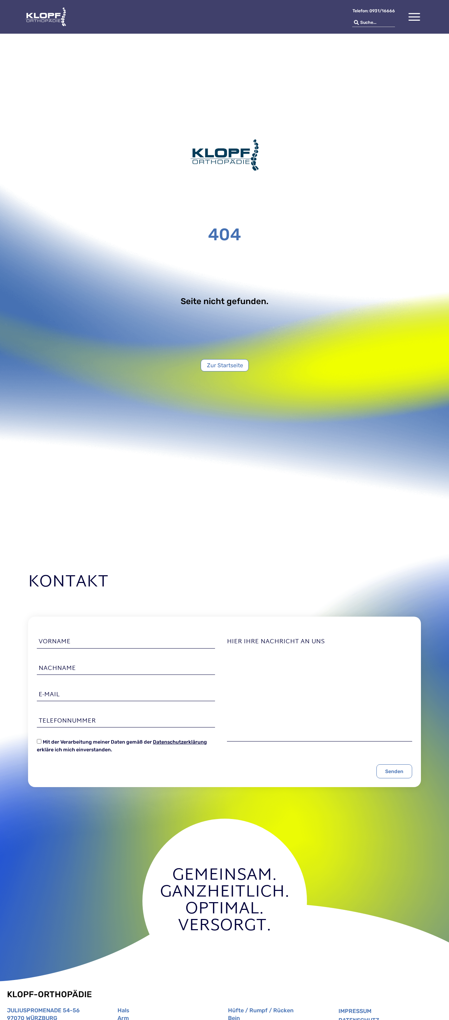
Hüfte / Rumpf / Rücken (261, 1010)
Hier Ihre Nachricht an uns (276, 641)
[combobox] (373, 22)
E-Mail (49, 694)
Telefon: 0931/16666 (374, 10)
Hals (123, 1010)
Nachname (57, 668)
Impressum (355, 1011)
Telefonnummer (67, 721)
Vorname (55, 641)
